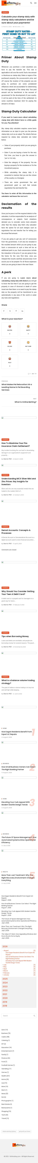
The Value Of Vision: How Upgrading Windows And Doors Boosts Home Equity (19, 935)
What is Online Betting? (25, 402)
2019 (5, 1002)
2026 (5, 946)
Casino (4, 1037)
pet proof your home (24, 1131)
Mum (3, 1090)
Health (5, 872)
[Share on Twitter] (10, 311)
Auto (3, 1030)
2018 (5, 1005)
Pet (3, 1097)
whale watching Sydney (9, 1131)
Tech (3, 1115)
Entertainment (7, 1051)
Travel (4, 1118)
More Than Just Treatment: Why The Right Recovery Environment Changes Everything (18, 878)
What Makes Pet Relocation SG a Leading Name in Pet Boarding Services (17, 387)
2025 (5, 978)
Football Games (7, 1065)
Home (5, 728)
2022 (5, 990)
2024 (5, 982)
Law (3, 1083)
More (3, 1086)
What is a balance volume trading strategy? (18, 682)
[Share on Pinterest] (16, 311)
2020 (5, 998)
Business (6, 763)
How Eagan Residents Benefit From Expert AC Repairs (17, 733)
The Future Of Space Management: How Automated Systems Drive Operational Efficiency (19, 840)
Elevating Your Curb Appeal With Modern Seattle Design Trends (16, 803)
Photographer (6, 1101)
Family (4, 1055)
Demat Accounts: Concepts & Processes (16, 532)
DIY (3, 1044)
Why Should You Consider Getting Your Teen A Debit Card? (18, 593)
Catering (5, 1040)
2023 (5, 986)
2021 (5, 994)
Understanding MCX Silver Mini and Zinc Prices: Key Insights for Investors (19, 481)
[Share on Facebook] (4, 311)
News (3, 1094)
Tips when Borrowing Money (15, 636)
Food (3, 1062)
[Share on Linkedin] (22, 311)
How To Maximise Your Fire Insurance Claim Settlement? (16, 445)
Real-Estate (6, 1104)
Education (5, 1047)
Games (4, 1072)
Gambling (5, 1069)
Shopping (5, 1111)
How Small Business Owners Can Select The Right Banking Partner (18, 768)
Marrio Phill (8, 459)
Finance (5, 12)
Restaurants (6, 1108)
